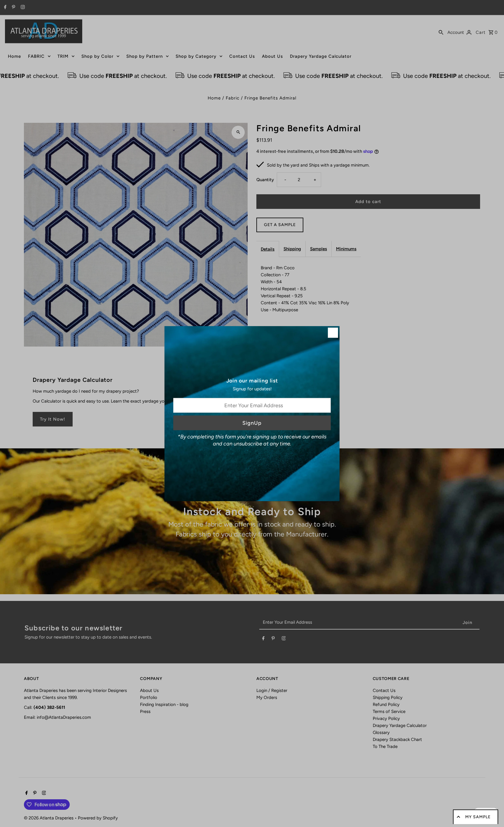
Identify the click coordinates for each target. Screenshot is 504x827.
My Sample (478, 816)
